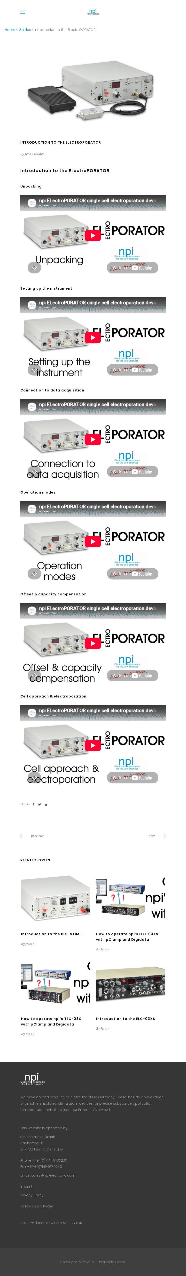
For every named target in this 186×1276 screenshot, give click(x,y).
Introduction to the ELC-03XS (125, 1018)
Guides (25, 29)
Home (10, 29)
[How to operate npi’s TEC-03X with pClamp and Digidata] (55, 983)
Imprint (26, 1186)
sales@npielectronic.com (53, 1175)
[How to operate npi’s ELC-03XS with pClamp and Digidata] (130, 898)
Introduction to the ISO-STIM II (52, 934)
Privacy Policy (32, 1195)
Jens (28, 154)
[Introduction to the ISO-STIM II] (55, 898)
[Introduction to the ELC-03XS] (130, 983)
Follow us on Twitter (37, 1206)
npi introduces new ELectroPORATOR (51, 1222)
